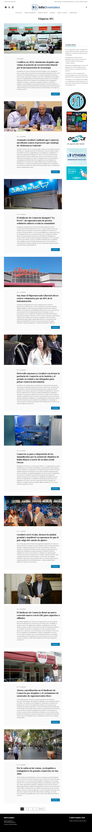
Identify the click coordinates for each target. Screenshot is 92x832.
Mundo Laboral (43, 12)
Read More (55, 94)
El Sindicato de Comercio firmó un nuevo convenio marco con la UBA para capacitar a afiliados (38, 615)
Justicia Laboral (62, 12)
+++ (19, 136)
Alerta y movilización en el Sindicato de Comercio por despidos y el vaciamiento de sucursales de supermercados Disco (38, 693)
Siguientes (41, 809)
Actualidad (18, 12)
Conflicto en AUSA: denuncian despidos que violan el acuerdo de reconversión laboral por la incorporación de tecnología (38, 65)
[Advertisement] (76, 32)
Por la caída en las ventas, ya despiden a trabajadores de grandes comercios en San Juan (37, 771)
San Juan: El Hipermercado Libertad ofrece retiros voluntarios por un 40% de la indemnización (38, 298)
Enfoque (52, 12)
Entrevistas (73, 12)
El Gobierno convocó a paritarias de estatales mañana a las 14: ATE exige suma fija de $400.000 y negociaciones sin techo (76, 75)
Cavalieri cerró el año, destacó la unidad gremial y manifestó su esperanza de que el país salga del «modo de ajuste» (38, 537)
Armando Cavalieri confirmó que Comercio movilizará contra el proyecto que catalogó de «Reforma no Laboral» (38, 142)
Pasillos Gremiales (30, 12)
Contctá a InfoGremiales (81, 1)
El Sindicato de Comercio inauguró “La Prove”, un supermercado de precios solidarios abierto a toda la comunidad (36, 220)
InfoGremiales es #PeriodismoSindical (64, 1)
